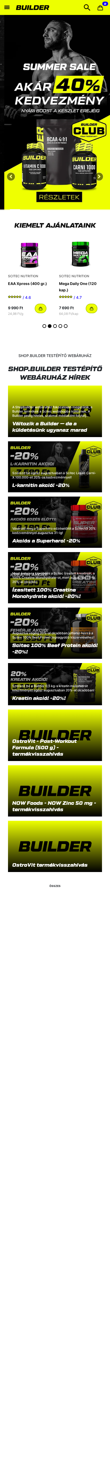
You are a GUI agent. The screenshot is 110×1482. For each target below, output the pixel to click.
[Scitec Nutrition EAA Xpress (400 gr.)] (29, 252)
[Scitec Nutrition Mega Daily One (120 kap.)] (80, 252)
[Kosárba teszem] (40, 308)
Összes (55, 885)
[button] (100, 7)
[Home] (33, 7)
